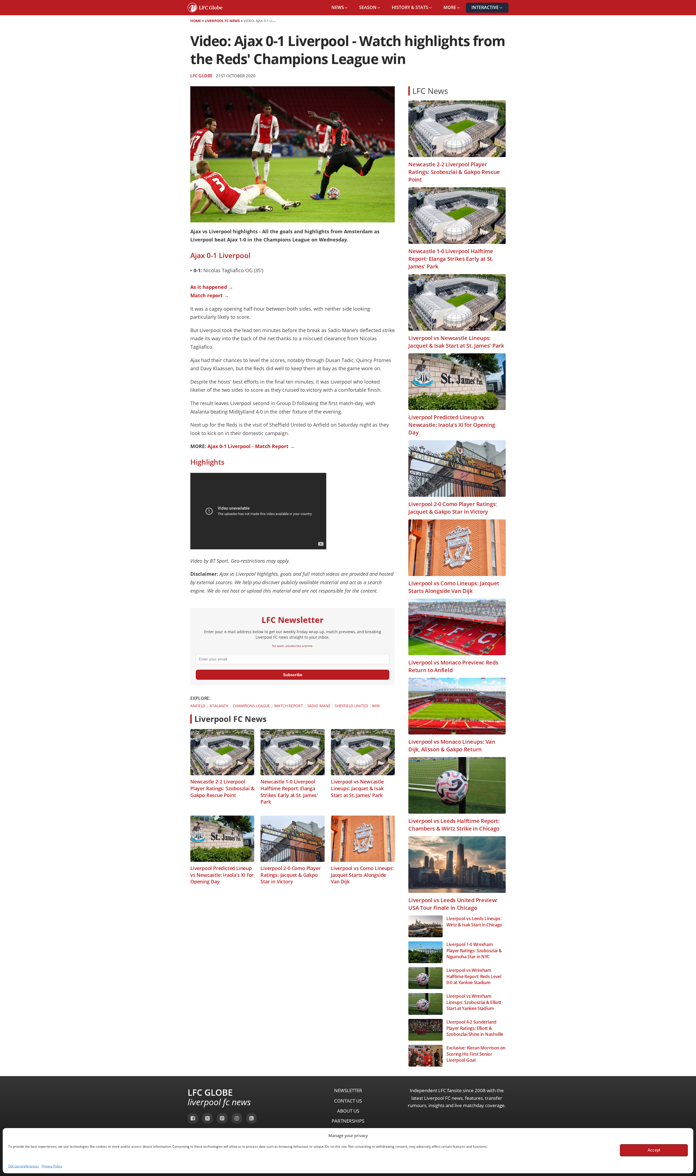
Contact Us (348, 1101)
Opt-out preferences (23, 1166)
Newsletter (348, 1090)
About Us (348, 1111)
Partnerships (348, 1121)
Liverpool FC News (222, 20)
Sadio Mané (319, 705)
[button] (340, 8)
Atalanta (219, 705)
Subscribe (292, 674)
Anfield (197, 705)
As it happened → (211, 287)
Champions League (251, 705)
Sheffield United (351, 705)
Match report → (209, 295)
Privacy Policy (52, 1166)
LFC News (430, 90)
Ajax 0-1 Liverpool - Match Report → (251, 446)
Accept (654, 1150)
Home (195, 20)
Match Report (288, 705)
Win (376, 705)
